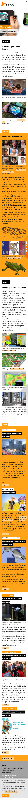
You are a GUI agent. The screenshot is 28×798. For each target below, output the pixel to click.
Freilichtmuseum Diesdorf (17, 369)
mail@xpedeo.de (7, 778)
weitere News (8, 758)
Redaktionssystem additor (9, 350)
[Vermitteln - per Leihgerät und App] (14, 22)
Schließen (5, 795)
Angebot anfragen (26, 247)
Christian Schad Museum (14, 258)
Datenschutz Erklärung (11, 792)
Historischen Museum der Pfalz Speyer (13, 171)
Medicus (22, 520)
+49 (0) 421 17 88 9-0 (9, 776)
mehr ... (6, 485)
